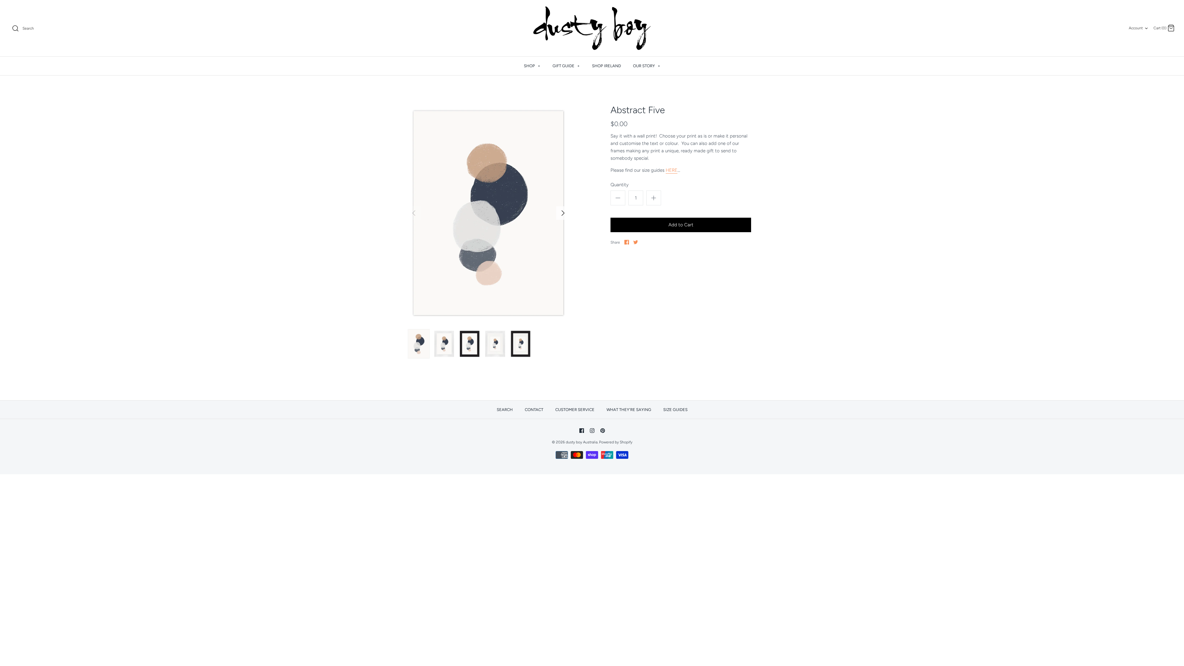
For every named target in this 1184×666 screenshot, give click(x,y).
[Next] (563, 213)
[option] (488, 213)
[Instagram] (592, 430)
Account (1136, 28)
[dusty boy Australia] (592, 28)
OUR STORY (646, 66)
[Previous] (414, 213)
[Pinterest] (602, 430)
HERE (671, 170)
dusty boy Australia (582, 442)
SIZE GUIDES (675, 409)
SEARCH (505, 409)
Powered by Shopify (615, 442)
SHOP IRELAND (606, 66)
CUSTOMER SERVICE (574, 409)
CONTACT (534, 409)
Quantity (619, 184)
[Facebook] (581, 430)
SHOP (532, 66)
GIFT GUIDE (566, 66)
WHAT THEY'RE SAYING (628, 409)
